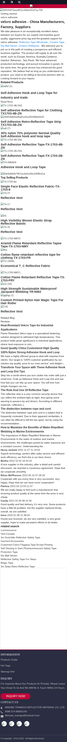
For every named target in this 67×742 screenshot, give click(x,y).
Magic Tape (7, 562)
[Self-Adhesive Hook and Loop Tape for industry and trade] (6, 86)
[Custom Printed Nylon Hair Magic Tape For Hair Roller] (7, 295)
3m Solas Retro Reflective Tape (18, 566)
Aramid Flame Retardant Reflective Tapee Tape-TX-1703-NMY (31, 245)
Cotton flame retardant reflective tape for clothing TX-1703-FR (30, 256)
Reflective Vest (12, 198)
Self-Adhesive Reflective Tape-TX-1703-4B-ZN (32, 146)
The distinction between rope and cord (26, 408)
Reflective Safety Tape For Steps (18, 559)
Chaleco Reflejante (29, 45)
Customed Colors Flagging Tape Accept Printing (27, 544)
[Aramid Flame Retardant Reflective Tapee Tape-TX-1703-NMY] (10, 238)
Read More (7, 101)
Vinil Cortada (8, 533)
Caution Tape (57, 42)
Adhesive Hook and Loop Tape (23, 167)
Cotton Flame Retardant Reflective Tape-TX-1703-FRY (33, 279)
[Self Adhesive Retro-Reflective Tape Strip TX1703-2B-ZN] (22, 116)
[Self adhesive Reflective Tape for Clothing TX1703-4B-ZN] (11, 105)
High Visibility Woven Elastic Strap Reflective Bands (26, 222)
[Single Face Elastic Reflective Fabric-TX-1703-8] (8, 181)
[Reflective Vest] (5, 192)
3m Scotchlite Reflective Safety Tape (20, 537)
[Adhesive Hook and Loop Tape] (8, 162)
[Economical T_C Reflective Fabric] (7, 261)
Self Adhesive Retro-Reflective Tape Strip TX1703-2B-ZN (31, 123)
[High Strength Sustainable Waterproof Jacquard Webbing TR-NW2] (6, 283)
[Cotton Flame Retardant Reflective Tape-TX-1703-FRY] (10, 272)
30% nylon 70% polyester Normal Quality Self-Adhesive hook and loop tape (30, 134)
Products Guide (9, 659)
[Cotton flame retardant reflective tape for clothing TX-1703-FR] (4, 249)
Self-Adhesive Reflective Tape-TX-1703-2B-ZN (32, 157)
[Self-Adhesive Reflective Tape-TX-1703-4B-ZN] (11, 139)
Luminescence (8, 530)
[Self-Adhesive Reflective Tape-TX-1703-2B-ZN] (11, 151)
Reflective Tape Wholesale (33, 42)
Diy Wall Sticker (9, 45)
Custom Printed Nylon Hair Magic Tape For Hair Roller (32, 301)
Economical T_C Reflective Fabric (25, 266)
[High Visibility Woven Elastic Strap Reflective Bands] (4, 215)
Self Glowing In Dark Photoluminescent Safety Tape (29, 548)
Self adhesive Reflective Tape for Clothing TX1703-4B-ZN (31, 112)
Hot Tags (5, 665)
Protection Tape (9, 552)
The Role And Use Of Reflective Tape (24, 390)
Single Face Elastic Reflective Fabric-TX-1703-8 (30, 188)
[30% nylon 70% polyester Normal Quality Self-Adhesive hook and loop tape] (5, 128)
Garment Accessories (12, 541)
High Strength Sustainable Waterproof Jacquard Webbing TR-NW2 (29, 290)
